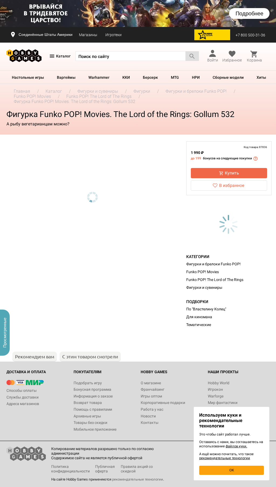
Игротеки (113, 35)
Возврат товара (88, 402)
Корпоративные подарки (163, 402)
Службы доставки (22, 397)
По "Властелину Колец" (206, 309)
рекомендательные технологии (137, 479)
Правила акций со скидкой (137, 468)
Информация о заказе (93, 396)
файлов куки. (236, 446)
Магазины (88, 35)
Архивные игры (87, 416)
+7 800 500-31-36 (250, 35)
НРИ (196, 77)
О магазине (151, 383)
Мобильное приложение (95, 429)
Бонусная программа (92, 389)
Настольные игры (28, 77)
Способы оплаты (21, 390)
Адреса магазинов (22, 404)
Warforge (215, 396)
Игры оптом (151, 396)
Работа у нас (152, 409)
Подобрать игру (88, 383)
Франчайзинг (152, 389)
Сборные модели (228, 77)
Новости (148, 416)
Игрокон (215, 389)
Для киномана (199, 317)
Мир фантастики (222, 402)
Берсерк (150, 77)
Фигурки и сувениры (204, 287)
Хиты (261, 77)
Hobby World (218, 383)
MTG (175, 77)
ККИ (126, 77)
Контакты (149, 422)
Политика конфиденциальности (70, 468)
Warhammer (98, 77)
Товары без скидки (90, 422)
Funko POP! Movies (202, 272)
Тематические (198, 325)
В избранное (231, 185)
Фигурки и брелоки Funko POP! (213, 264)
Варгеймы (66, 77)
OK (231, 470)
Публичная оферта (105, 468)
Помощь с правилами (93, 409)
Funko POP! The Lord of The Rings (214, 279)
